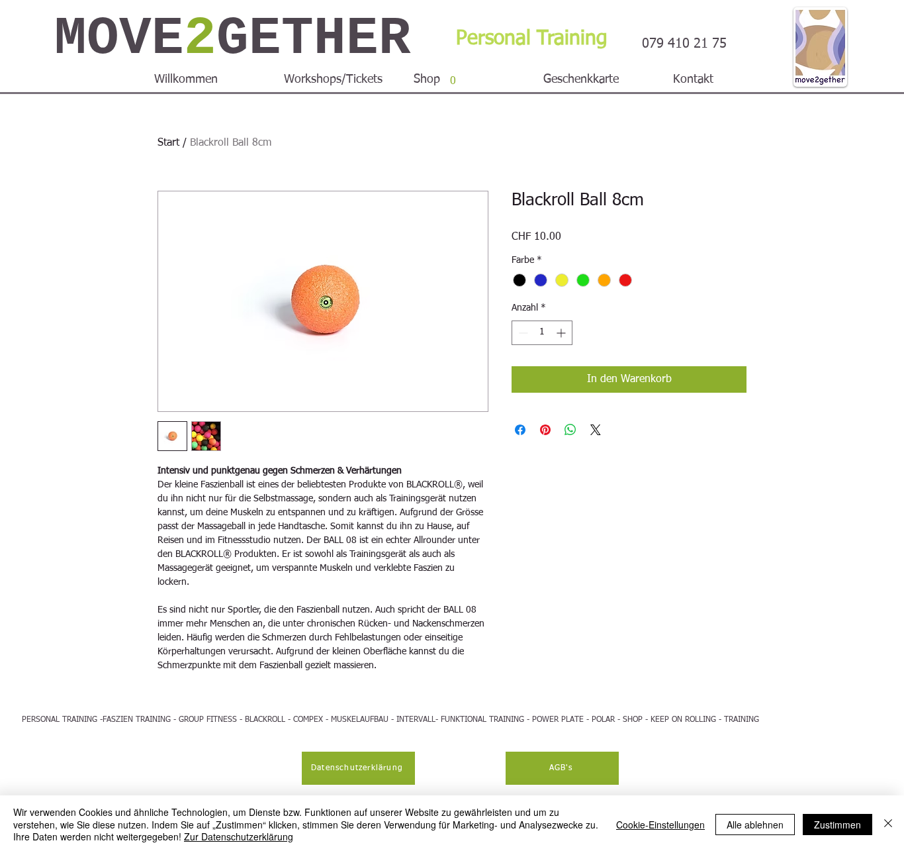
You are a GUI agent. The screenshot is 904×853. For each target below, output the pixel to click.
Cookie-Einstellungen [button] (660, 824)
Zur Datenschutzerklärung (238, 836)
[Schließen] (888, 824)
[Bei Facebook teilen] (520, 430)
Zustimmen (837, 824)
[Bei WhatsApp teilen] (570, 430)
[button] (453, 76)
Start (168, 143)
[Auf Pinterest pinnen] (545, 430)
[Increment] (562, 332)
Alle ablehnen (755, 824)
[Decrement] (522, 332)
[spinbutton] (542, 332)
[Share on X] (596, 430)
